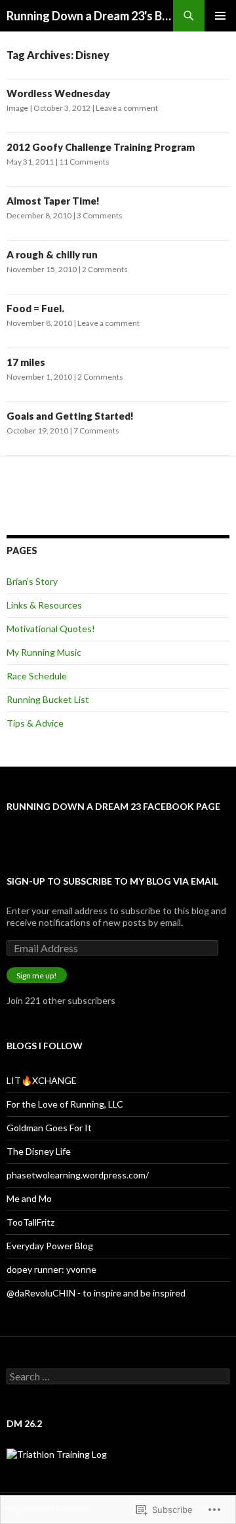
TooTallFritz (30, 1222)
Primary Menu (220, 15)
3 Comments (100, 215)
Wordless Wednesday (58, 93)
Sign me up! (36, 975)
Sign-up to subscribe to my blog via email (112, 881)
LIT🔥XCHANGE (42, 1080)
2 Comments (105, 269)
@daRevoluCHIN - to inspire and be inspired (96, 1292)
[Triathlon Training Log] (57, 1452)
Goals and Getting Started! (70, 416)
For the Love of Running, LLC (65, 1104)
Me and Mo (29, 1198)
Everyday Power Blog (50, 1245)
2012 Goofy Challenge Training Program (101, 147)
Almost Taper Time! (53, 201)
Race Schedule (37, 675)
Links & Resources (44, 605)
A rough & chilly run (52, 254)
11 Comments (84, 162)
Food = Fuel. (35, 308)
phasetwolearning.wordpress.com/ (78, 1174)
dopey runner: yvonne (51, 1269)
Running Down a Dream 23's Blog (90, 16)
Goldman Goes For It (49, 1127)
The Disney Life (39, 1151)
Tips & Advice (35, 723)
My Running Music (44, 652)
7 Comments (96, 430)
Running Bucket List (48, 699)
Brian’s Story (32, 581)
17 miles (26, 362)
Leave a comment (127, 108)
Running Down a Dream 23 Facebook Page (113, 806)
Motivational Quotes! (51, 628)
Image (17, 108)
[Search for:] (118, 1376)
